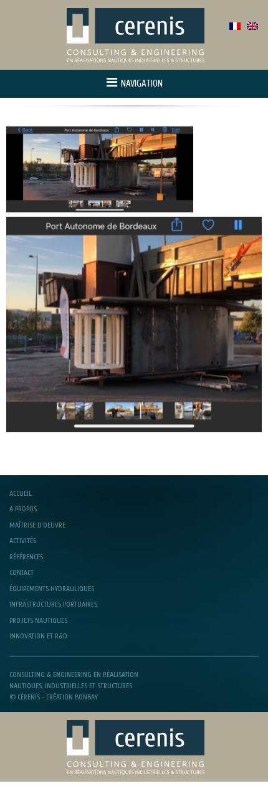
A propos (23, 508)
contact (21, 572)
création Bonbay (72, 697)
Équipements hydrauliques (51, 588)
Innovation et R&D (38, 636)
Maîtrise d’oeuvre (37, 525)
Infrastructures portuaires (53, 604)
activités (22, 540)
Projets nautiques (38, 620)
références (26, 556)
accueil (20, 493)
